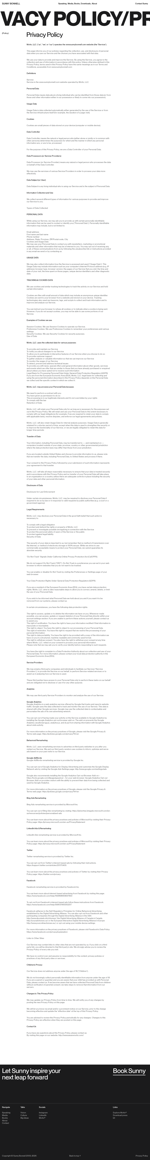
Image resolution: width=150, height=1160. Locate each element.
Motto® (42, 1118)
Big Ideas (25, 1118)
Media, (71, 3)
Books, (77, 3)
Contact (5, 1123)
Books (5, 1118)
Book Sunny (129, 1071)
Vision (23, 1112)
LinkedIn (42, 1115)
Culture (24, 1115)
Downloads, (86, 3)
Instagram (43, 1112)
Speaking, (62, 3)
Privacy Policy (142, 1156)
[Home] (11, 3)
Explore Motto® (120, 1112)
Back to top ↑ (75, 1156)
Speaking (6, 1112)
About (94, 3)
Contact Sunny (141, 3)
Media (5, 1115)
